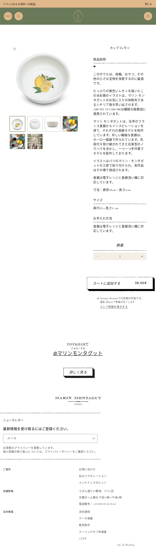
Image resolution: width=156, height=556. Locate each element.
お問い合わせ (87, 469)
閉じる (148, 4)
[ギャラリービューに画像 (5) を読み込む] (17, 141)
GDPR (83, 538)
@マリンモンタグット (78, 353)
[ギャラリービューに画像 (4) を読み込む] (70, 124)
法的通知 (84, 511)
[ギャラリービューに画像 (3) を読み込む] (52, 124)
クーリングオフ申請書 (93, 532)
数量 (119, 245)
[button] (8, 16)
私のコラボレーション (93, 476)
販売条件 (84, 525)
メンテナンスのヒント (93, 482)
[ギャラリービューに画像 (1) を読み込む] (17, 124)
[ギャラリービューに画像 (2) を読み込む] (35, 124)
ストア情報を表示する (114, 306)
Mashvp (130, 544)
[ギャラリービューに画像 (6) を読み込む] (35, 141)
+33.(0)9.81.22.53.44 (105, 504)
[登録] (93, 438)
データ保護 (86, 518)
